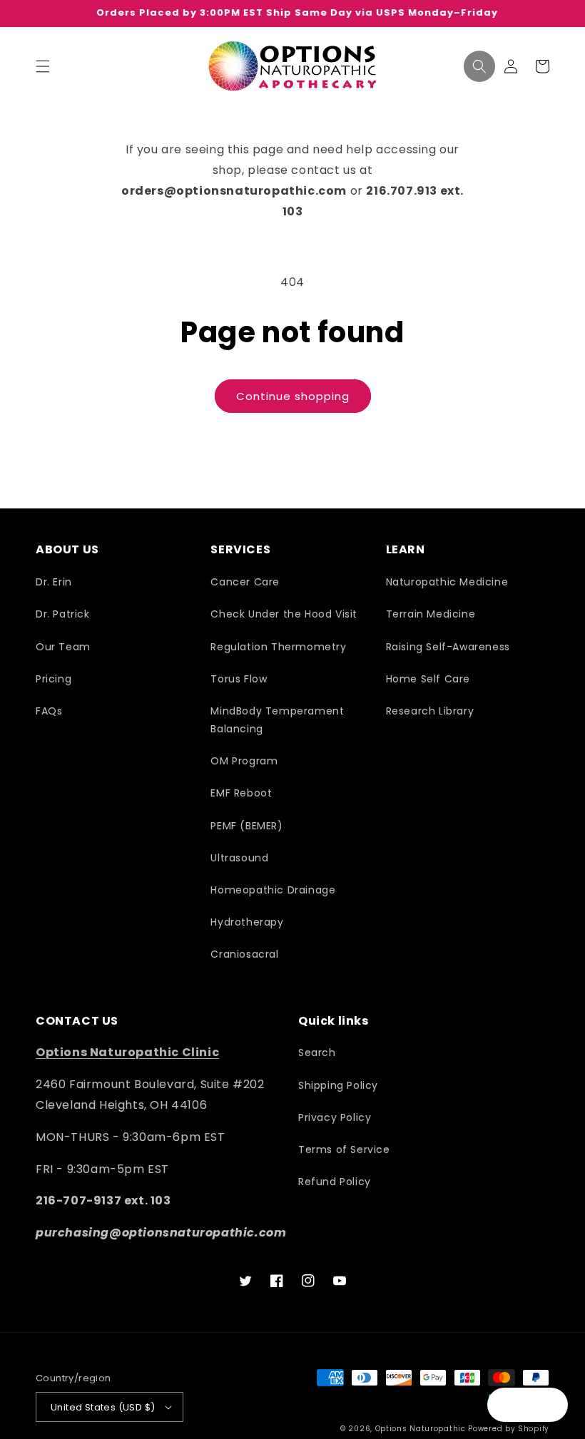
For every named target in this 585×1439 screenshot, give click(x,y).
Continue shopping (293, 396)
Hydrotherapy (246, 922)
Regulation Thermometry (278, 647)
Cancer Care (245, 582)
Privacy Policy (334, 1117)
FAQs (49, 711)
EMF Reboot (241, 793)
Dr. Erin (54, 582)
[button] (42, 66)
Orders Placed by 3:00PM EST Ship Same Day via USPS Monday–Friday (293, 13)
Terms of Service (344, 1149)
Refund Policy (334, 1181)
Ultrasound (239, 858)
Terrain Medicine (431, 614)
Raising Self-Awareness (448, 647)
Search (317, 1052)
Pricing (53, 679)
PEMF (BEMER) (246, 826)
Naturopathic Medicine (447, 582)
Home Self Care (428, 679)
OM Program (244, 761)
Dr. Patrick (63, 614)
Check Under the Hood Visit (283, 614)
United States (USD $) (103, 1407)
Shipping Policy (338, 1085)
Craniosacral (244, 954)
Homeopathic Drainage (272, 890)
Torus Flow (238, 679)
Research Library (430, 711)
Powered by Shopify (508, 1428)
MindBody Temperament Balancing (277, 720)
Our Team (63, 647)
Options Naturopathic (422, 1428)
